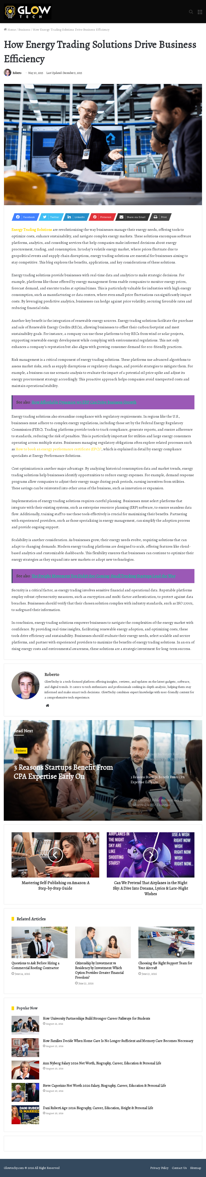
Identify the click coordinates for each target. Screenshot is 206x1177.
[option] (103, 770)
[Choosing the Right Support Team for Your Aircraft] (166, 942)
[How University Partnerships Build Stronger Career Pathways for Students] (25, 1025)
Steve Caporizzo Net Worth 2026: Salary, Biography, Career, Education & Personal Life (104, 1085)
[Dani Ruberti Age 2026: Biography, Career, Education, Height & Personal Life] (25, 1114)
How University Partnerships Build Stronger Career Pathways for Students (96, 1018)
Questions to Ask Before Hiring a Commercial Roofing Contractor (35, 965)
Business (24, 29)
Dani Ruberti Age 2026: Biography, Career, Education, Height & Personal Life (98, 1108)
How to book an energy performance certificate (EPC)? (58, 449)
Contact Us (179, 1168)
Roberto (17, 73)
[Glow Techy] (28, 12)
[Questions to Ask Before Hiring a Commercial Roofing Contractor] (40, 942)
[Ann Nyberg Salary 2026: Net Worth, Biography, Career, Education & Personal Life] (25, 1070)
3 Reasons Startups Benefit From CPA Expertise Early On (63, 772)
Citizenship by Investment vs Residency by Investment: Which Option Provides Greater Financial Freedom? (99, 970)
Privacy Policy (159, 1168)
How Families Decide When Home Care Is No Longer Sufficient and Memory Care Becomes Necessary (118, 1040)
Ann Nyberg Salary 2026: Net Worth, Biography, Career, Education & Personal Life (102, 1063)
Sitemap (195, 1168)
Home (11, 29)
